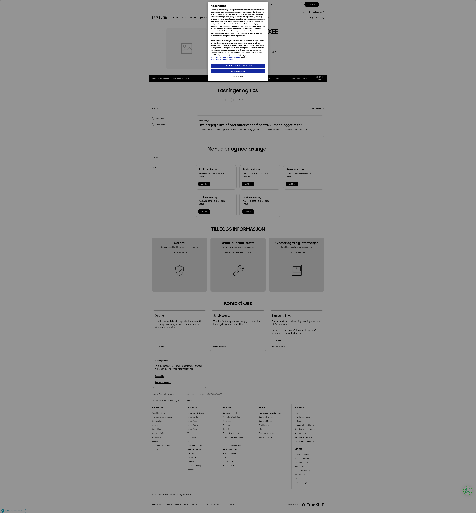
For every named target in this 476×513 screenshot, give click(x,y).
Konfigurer (238, 77)
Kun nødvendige (238, 71)
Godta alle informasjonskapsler (238, 66)
